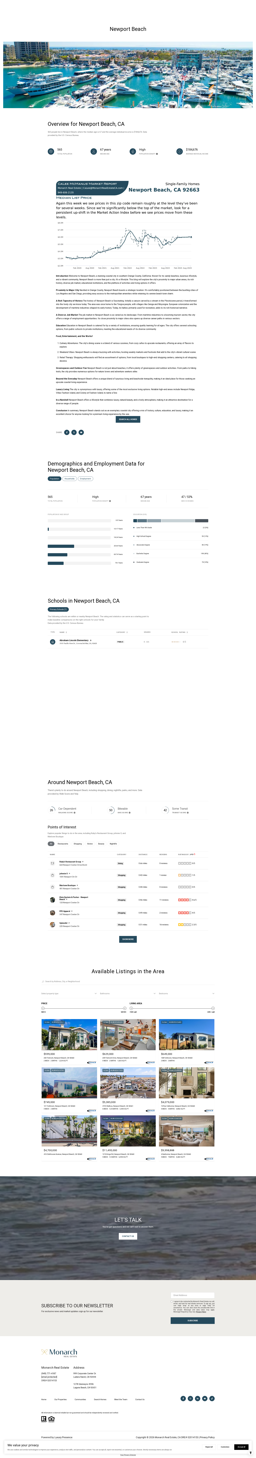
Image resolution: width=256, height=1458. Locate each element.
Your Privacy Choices (128, 1455)
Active (91, 844)
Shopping (79, 844)
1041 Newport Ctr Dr (68, 877)
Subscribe (193, 1321)
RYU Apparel (64, 911)
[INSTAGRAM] (190, 1398)
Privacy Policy (201, 1312)
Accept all (241, 1447)
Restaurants (64, 844)
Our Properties (60, 1399)
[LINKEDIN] (197, 1398)
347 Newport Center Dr (69, 914)
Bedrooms (163, 993)
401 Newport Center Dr (69, 889)
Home (43, 1399)
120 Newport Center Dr (69, 903)
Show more (128, 939)
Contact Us (140, 1399)
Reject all (209, 1447)
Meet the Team (120, 1399)
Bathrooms (105, 993)
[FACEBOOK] (183, 1398)
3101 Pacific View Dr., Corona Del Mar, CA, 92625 (78, 643)
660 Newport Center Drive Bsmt (73, 865)
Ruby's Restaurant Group (70, 862)
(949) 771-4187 (48, 1373)
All (52, 844)
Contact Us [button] (128, 1236)
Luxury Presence (63, 1437)
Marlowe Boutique (67, 885)
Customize (225, 1447)
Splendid (63, 923)
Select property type (49, 993)
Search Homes (100, 1399)
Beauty (102, 844)
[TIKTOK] (212, 1398)
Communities (80, 1399)
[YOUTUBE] (204, 1398)
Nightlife (114, 844)
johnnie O (63, 874)
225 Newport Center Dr (69, 926)
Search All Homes (128, 419)
